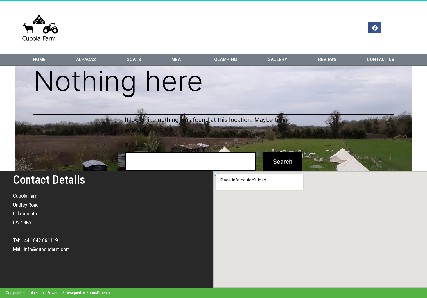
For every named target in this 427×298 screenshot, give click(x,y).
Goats (133, 59)
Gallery (277, 59)
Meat (177, 59)
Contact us (380, 59)
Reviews (327, 59)
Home (39, 59)
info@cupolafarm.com (47, 249)
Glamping (225, 59)
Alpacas (86, 59)
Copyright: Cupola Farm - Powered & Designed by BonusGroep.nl (58, 292)
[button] (374, 27)
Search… (136, 145)
